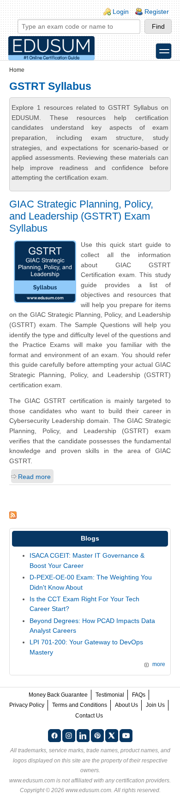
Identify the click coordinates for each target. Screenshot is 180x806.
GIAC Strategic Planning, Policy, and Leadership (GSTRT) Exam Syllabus (81, 216)
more (158, 664)
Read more (34, 476)
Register (156, 11)
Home (16, 70)
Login (121, 11)
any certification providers (137, 780)
